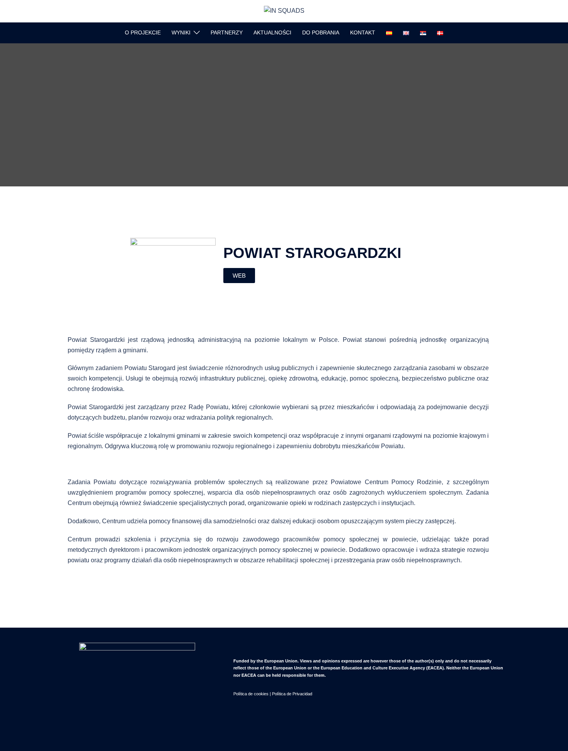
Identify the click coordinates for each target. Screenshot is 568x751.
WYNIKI (181, 32)
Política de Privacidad (292, 693)
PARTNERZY (227, 32)
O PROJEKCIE (143, 32)
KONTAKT (362, 32)
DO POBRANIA (320, 32)
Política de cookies (251, 693)
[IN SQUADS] (284, 10)
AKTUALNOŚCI (272, 32)
